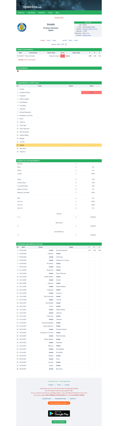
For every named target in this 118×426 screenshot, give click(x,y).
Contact (67, 385)
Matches (21, 13)
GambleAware (46, 398)
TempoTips (59, 18)
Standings (31, 13)
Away (54, 40)
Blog (57, 13)
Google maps (86, 35)
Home (49, 40)
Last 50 (64, 40)
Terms (59, 385)
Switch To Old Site (59, 422)
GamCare (73, 398)
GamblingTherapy (60, 398)
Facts (50, 13)
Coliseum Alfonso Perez (89, 29)
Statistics (41, 13)
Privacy (51, 385)
